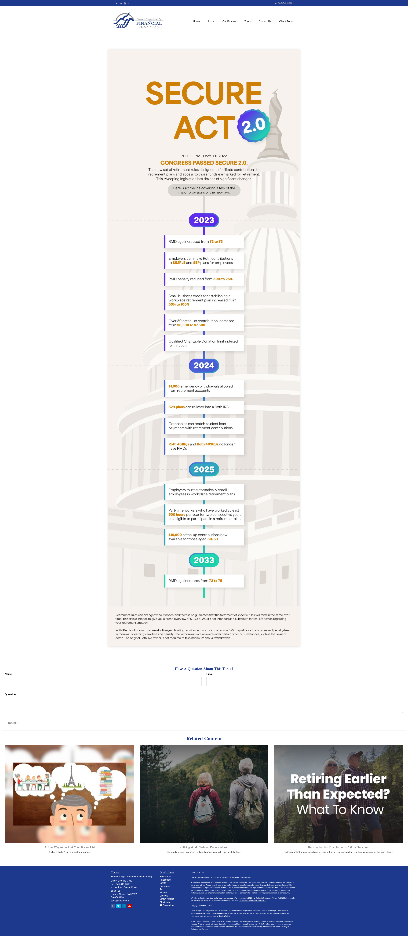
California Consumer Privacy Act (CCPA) (271, 898)
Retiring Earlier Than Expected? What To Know (338, 847)
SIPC (209, 913)
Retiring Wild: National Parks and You (203, 847)
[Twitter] (117, 3)
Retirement (165, 876)
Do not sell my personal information (252, 900)
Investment (165, 879)
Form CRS (200, 872)
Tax (162, 889)
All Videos (165, 902)
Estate (163, 882)
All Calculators (167, 905)
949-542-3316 (285, 3)
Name (8, 674)
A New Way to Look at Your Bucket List (69, 847)
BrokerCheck (246, 877)
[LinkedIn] (121, 3)
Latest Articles (167, 898)
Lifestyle (164, 895)
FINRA (204, 913)
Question (10, 694)
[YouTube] (125, 3)
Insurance (165, 886)
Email (209, 674)
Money (163, 892)
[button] (211, 21)
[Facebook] (128, 3)
